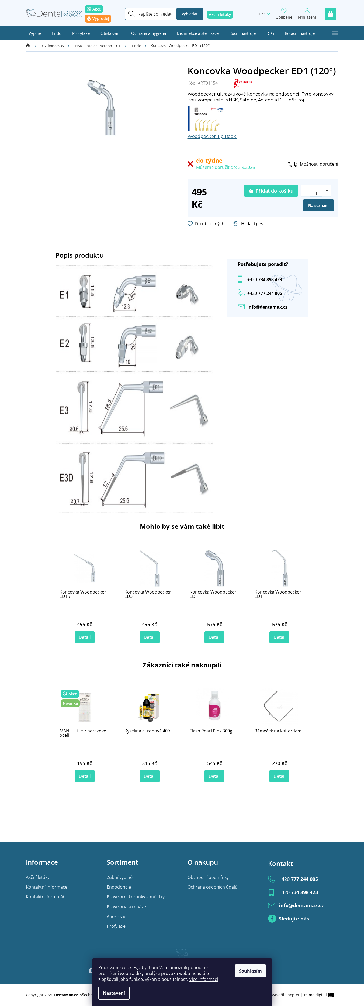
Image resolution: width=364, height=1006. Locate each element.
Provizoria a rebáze (126, 907)
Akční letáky (38, 877)
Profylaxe (116, 926)
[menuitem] (35, 33)
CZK (262, 13)
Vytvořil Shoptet (285, 994)
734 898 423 (264, 279)
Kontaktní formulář (45, 897)
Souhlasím (250, 971)
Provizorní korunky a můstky (136, 897)
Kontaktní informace (46, 887)
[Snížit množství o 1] (305, 190)
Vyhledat (190, 13)
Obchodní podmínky (208, 877)
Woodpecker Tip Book (212, 136)
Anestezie (116, 916)
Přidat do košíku (274, 190)
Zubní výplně (120, 877)
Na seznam (318, 205)
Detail (85, 637)
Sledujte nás (294, 918)
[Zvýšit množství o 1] (326, 190)
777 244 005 (298, 879)
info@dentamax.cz (267, 307)
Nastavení (114, 993)
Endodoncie (119, 887)
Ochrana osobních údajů (213, 887)
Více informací (203, 979)
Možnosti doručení (319, 164)
